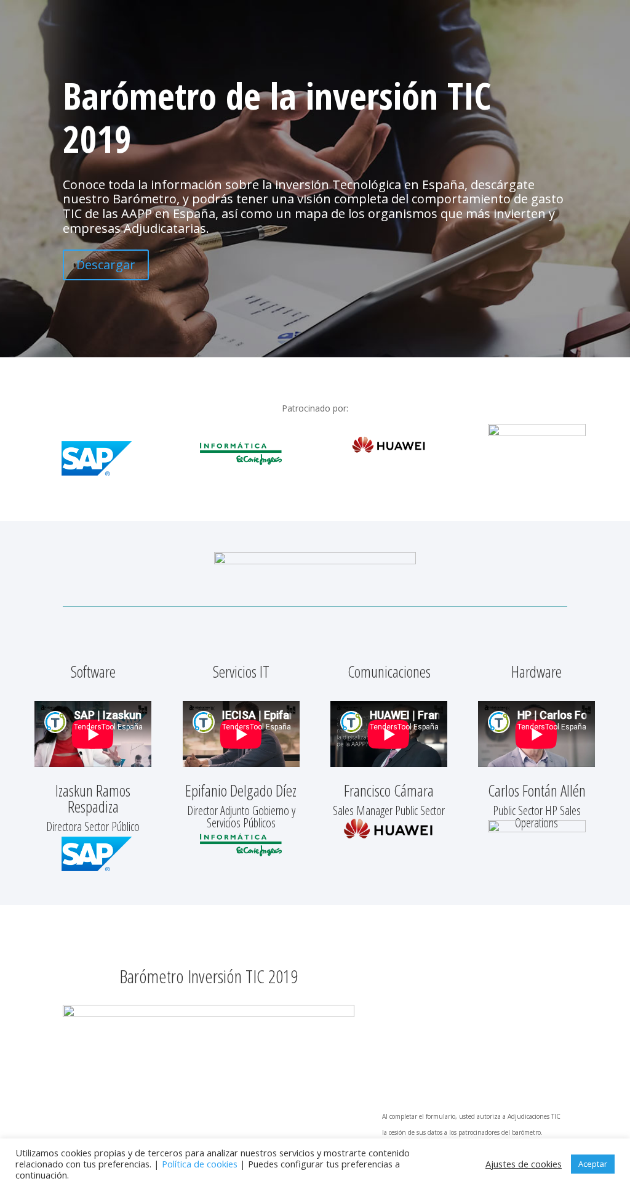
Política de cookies (199, 1164)
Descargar (105, 264)
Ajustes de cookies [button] (523, 1163)
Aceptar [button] (592, 1163)
